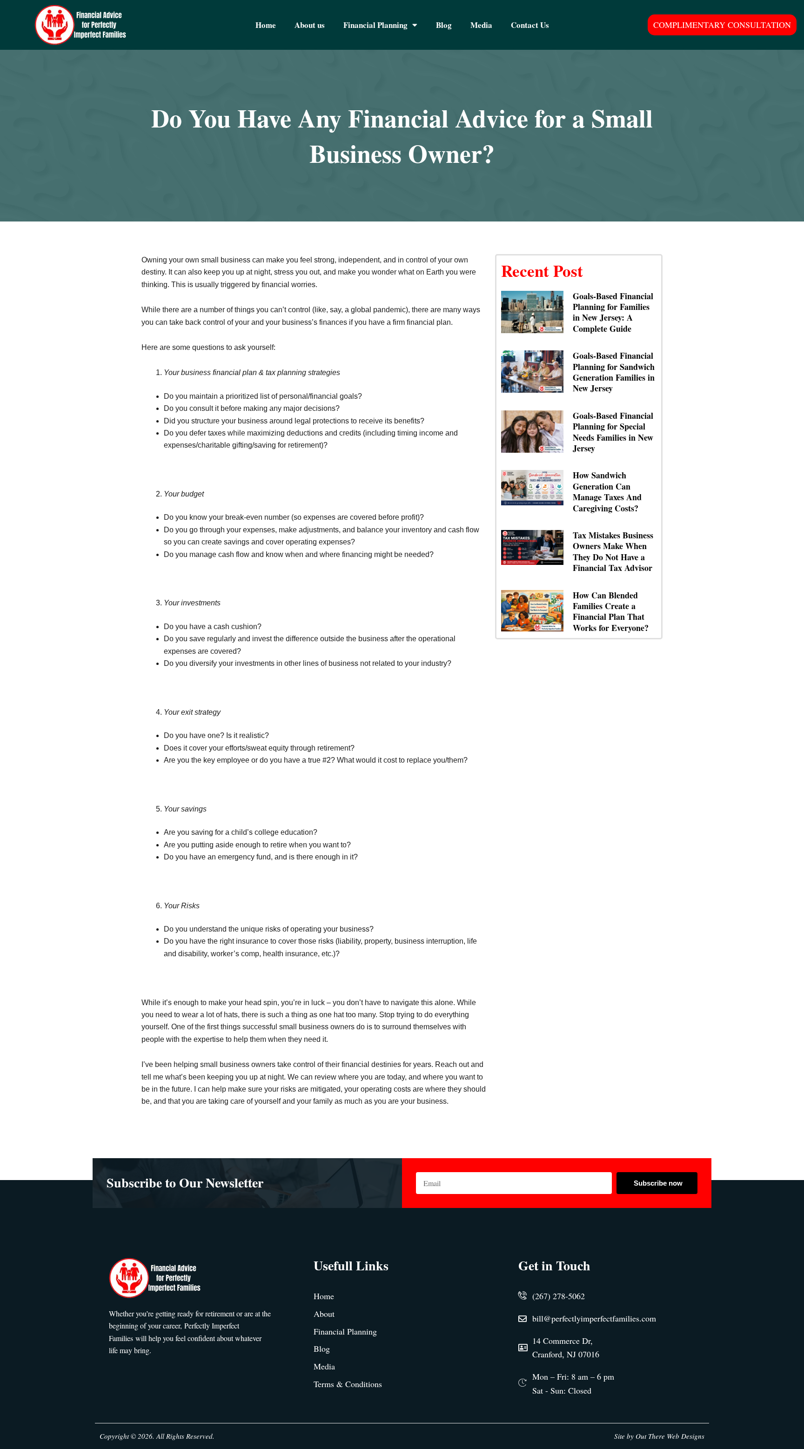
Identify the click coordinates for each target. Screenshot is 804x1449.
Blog (444, 25)
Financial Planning (375, 25)
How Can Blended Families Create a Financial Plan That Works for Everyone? (611, 611)
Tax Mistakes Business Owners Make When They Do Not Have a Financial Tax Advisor (613, 551)
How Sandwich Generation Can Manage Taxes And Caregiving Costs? (607, 491)
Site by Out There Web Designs (659, 1436)
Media (481, 25)
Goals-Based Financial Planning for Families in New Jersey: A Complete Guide (613, 312)
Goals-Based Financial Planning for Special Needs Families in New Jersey (613, 431)
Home (265, 25)
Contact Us (530, 25)
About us (310, 25)
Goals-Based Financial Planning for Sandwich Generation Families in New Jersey (614, 371)
